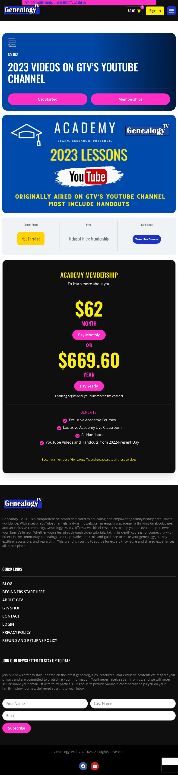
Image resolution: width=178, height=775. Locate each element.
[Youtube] (95, 766)
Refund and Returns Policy (29, 640)
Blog (7, 583)
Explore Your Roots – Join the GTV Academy (55, 2)
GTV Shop (11, 608)
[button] (171, 10)
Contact (10, 616)
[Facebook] (83, 766)
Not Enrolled (31, 239)
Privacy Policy (16, 632)
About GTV (12, 600)
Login (8, 624)
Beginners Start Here (23, 591)
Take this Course (146, 239)
